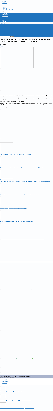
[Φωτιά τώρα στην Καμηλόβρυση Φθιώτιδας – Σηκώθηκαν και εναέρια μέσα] (6, 218)
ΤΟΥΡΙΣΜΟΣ (4, 19)
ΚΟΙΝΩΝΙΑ (4, 29)
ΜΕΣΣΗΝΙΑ (4, 2)
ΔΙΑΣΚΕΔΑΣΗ (5, 15)
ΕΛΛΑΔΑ (4, 4)
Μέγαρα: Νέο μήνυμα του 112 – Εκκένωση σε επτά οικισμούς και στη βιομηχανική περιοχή (19, 194)
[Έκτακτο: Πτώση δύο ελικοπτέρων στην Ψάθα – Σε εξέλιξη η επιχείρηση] (6, 151)
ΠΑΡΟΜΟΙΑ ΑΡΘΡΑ (4, 140)
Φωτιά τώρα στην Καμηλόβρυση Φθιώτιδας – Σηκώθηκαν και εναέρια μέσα (16, 221)
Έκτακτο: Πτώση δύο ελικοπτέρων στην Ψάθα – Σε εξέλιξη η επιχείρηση (15, 154)
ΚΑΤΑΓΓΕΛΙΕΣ (5, 18)
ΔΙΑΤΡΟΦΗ (4, 8)
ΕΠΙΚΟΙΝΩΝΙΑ (5, 21)
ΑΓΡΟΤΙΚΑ (4, 13)
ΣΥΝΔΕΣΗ (4, 380)
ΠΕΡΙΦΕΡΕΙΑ (4, 3)
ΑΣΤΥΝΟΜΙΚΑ (5, 14)
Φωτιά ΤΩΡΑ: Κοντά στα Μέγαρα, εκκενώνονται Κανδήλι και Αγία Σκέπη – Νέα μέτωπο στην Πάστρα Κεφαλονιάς (25, 181)
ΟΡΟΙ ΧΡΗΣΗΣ (5, 379)
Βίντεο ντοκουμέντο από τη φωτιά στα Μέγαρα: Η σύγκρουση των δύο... (15, 400)
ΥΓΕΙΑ (3, 20)
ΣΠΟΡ (3, 6)
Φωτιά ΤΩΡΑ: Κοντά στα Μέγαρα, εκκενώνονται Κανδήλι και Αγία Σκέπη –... (17, 408)
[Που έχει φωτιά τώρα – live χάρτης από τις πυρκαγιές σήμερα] (6, 205)
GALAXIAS (4, 383)
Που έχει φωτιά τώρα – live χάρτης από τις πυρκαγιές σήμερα (13, 208)
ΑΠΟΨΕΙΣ (4, 7)
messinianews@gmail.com (9, 377)
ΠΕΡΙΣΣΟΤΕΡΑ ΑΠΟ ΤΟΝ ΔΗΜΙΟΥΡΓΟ (15, 140)
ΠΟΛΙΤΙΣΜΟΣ (5, 5)
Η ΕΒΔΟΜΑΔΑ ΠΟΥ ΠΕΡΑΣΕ (7, 9)
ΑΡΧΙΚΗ (4, 1)
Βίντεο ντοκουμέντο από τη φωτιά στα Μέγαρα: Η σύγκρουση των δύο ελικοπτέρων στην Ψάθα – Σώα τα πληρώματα (25, 167)
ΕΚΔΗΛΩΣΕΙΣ (5, 16)
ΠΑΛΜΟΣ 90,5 (5, 382)
